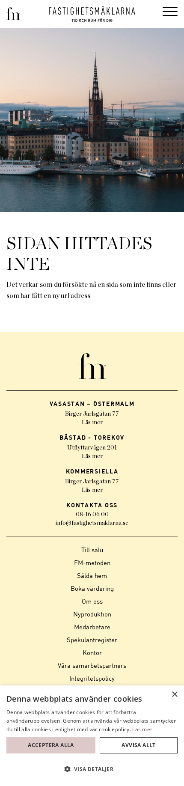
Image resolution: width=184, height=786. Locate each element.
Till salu (92, 550)
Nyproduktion (92, 614)
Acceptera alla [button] (51, 745)
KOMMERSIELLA (92, 471)
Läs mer (92, 423)
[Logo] (92, 14)
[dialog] (92, 735)
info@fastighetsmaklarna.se (92, 523)
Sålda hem (92, 575)
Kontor (92, 652)
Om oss (92, 601)
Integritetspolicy (92, 678)
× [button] (174, 694)
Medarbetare (92, 627)
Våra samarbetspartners (92, 665)
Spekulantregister (92, 639)
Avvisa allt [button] (138, 745)
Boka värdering (92, 588)
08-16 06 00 (92, 515)
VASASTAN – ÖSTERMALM (92, 403)
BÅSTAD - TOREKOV (92, 437)
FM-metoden (92, 562)
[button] (92, 769)
